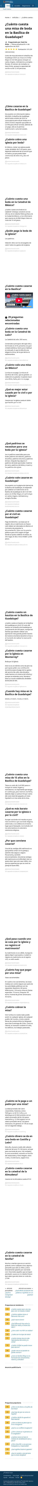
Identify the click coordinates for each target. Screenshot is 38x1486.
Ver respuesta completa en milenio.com (15, 135)
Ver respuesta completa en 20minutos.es (16, 408)
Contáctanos (7, 1475)
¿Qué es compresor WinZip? (9, 1295)
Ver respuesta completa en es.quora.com (16, 965)
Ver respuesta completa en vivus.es (14, 836)
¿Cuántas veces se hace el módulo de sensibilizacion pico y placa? (21, 1439)
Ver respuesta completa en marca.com (15, 74)
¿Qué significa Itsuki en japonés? (21, 1449)
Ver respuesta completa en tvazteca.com (15, 163)
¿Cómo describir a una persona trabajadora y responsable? (21, 1445)
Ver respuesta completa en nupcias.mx (15, 251)
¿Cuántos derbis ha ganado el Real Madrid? (20, 1418)
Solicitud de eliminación (13, 72)
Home (7, 17)
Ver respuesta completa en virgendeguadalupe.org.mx (12, 706)
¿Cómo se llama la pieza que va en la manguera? (21, 1423)
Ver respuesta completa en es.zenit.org (15, 1131)
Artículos (15, 17)
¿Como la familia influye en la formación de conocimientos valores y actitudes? (20, 1357)
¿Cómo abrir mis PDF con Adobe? (22, 1331)
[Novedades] (33, 6)
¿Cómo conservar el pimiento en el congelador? (21, 1433)
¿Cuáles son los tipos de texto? (21, 1334)
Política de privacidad (26, 1475)
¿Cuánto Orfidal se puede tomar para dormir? (21, 1346)
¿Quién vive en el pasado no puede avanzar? (20, 1351)
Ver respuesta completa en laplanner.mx (15, 686)
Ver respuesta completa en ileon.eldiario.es (16, 360)
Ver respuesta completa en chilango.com (16, 226)
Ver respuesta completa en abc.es (14, 1163)
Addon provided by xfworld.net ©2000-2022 (15, 1484)
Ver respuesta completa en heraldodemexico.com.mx (12, 505)
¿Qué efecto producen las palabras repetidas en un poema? (24, 1292)
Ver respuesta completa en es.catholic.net (16, 1033)
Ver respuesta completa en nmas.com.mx (16, 646)
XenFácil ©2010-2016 (19, 1482)
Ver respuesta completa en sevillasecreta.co (16, 1284)
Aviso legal (16, 1475)
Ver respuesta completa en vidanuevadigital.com (18, 385)
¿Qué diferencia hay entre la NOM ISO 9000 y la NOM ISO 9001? (20, 1325)
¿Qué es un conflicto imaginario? (21, 1428)
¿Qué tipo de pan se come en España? (20, 1413)
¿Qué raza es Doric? (17, 1320)
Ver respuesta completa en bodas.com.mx (16, 544)
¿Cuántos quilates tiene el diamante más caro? (19, 1315)
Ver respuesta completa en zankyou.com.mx (17, 473)
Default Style (9, 1473)
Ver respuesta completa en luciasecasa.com (16, 871)
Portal (17, 1477)
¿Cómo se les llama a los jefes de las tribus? (21, 1408)
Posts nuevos (7, 9)
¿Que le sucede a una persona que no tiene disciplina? (21, 1454)
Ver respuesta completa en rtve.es (14, 1185)
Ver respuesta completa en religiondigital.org (17, 1002)
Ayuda (5, 1477)
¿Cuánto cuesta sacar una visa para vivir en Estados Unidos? (21, 1310)
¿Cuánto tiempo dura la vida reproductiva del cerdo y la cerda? (20, 1340)
